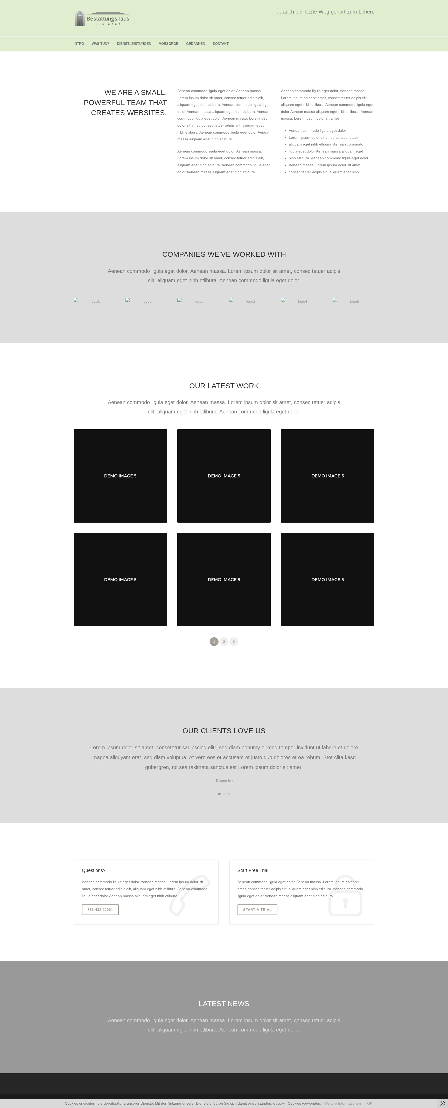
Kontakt (221, 44)
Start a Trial (257, 910)
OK (369, 1103)
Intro (79, 44)
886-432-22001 (100, 910)
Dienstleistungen (134, 44)
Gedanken (195, 44)
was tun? (100, 44)
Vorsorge (168, 44)
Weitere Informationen (342, 1103)
